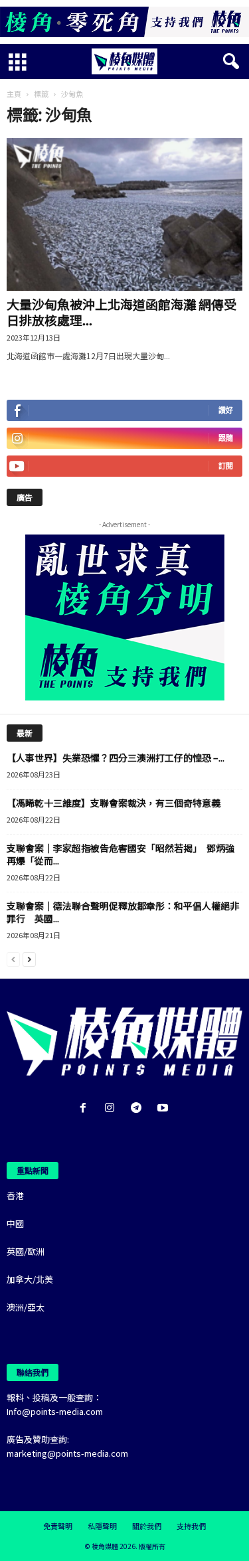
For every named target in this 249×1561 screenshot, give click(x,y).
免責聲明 (57, 1525)
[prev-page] (13, 958)
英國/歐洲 (25, 1251)
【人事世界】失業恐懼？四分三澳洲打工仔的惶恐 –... (115, 757)
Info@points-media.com (55, 1411)
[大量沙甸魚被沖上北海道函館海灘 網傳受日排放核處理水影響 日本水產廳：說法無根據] (124, 214)
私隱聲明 (102, 1525)
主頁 (14, 93)
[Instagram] (112, 1108)
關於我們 (146, 1525)
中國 (15, 1223)
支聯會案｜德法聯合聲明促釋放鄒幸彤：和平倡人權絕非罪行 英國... (123, 912)
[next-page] (29, 958)
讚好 (225, 410)
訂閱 (225, 466)
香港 (15, 1195)
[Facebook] (85, 1108)
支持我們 (191, 1525)
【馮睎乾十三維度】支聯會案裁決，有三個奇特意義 (113, 802)
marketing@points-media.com (67, 1453)
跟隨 (225, 438)
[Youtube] (164, 1108)
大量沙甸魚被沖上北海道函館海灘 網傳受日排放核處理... (121, 312)
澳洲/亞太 (25, 1307)
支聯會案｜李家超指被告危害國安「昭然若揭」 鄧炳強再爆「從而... (120, 854)
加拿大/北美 (30, 1279)
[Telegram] (138, 1108)
